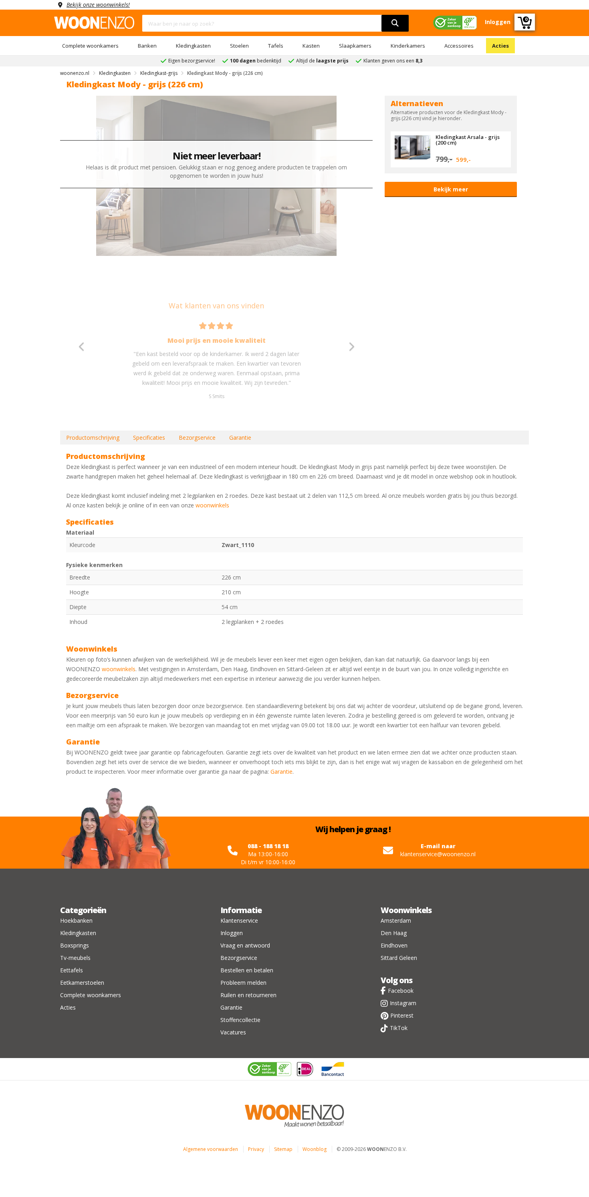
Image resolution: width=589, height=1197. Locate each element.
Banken (147, 45)
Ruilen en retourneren (248, 995)
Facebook (401, 990)
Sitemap (283, 1149)
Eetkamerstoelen (82, 982)
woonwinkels (212, 505)
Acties (500, 45)
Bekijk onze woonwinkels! (98, 4)
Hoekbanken (76, 920)
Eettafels (71, 970)
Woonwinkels (406, 910)
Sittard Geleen (399, 958)
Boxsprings (74, 945)
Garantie (240, 437)
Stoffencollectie (240, 1020)
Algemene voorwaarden (210, 1149)
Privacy (256, 1149)
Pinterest (402, 1015)
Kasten (311, 45)
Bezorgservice (197, 437)
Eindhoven (394, 945)
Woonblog (315, 1149)
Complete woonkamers (90, 45)
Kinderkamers (408, 45)
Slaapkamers (355, 45)
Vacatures (233, 1032)
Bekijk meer (451, 189)
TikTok (398, 1028)
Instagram (403, 1003)
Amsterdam (396, 920)
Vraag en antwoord (245, 945)
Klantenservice (239, 920)
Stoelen (239, 45)
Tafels (275, 45)
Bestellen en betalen (246, 970)
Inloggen (231, 933)
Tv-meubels (75, 958)
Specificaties (149, 437)
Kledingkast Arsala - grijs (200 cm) (468, 139)
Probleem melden (243, 982)
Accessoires (459, 45)
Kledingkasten (193, 45)
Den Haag (394, 933)
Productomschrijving (92, 437)
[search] (395, 23)
